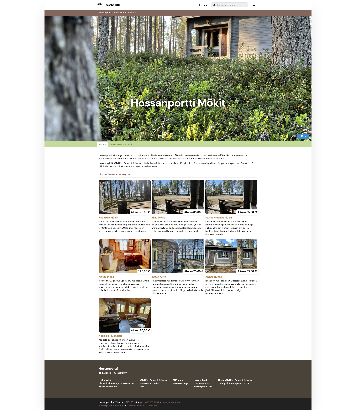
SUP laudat (178, 380)
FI (196, 4)
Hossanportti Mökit (126, 12)
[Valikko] (253, 5)
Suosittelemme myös (121, 144)
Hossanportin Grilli (203, 386)
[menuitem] (229, 5)
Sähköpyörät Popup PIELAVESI (233, 383)
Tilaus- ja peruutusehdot (111, 405)
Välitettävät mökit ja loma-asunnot (116, 383)
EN (200, 4)
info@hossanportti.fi (173, 402)
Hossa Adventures (108, 386)
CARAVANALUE (202, 383)
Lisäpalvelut (105, 380)
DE (205, 4)
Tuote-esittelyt (180, 383)
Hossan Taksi (200, 380)
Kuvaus (102, 144)
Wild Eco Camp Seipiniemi (153, 380)
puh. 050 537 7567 (149, 402)
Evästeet (153, 405)
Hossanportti (105, 12)
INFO (142, 386)
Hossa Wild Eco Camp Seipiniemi (235, 380)
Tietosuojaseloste (136, 405)
